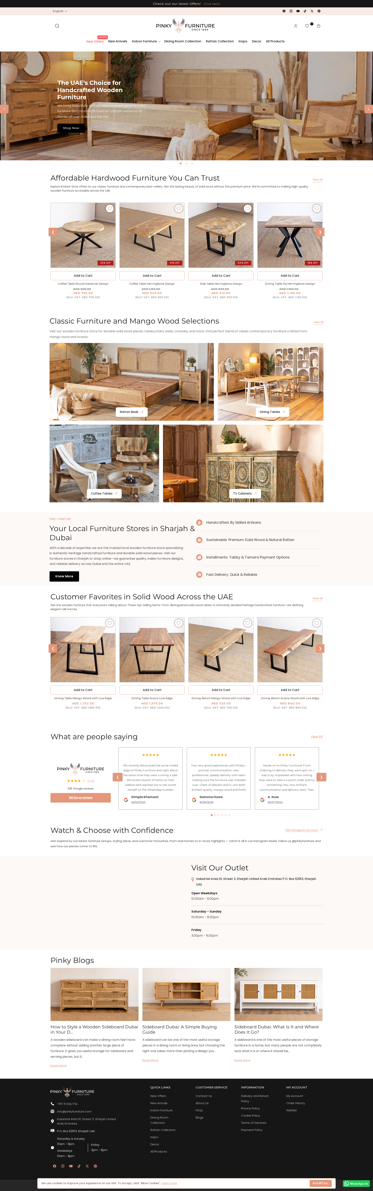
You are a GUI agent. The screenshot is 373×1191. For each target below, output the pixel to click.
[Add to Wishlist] (110, 208)
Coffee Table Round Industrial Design (83, 283)
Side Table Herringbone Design (221, 283)
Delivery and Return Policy (255, 1098)
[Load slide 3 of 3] (192, 163)
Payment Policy (252, 1130)
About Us (202, 1103)
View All (318, 322)
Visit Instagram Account (301, 830)
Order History (295, 1103)
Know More (64, 576)
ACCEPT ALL (321, 1183)
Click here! (211, 4)
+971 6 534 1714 (67, 1104)
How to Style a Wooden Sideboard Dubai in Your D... (94, 1029)
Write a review (80, 797)
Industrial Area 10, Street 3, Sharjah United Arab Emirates (86, 1121)
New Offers (158, 1096)
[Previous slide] (4, 109)
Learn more (169, 1183)
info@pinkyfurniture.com (74, 1111)
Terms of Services (253, 1123)
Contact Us (204, 1096)
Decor (154, 1144)
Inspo (154, 1137)
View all (317, 179)
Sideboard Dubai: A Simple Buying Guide (179, 1029)
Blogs (199, 1117)
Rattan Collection (162, 1130)
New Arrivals (158, 1103)
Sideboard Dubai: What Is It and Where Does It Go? (276, 1029)
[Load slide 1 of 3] (181, 163)
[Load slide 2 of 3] (186, 163)
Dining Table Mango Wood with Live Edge (83, 698)
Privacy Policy (250, 1108)
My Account (294, 1096)
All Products (158, 1151)
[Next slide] (368, 109)
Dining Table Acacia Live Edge (152, 698)
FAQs (199, 1110)
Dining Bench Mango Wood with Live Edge (221, 698)
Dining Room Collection (159, 1120)
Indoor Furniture (161, 1110)
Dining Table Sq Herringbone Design (290, 283)
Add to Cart (152, 275)
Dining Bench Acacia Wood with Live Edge (290, 698)
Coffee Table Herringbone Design (152, 283)
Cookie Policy (250, 1115)
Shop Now (71, 128)
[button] (57, 26)
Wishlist (291, 1110)
